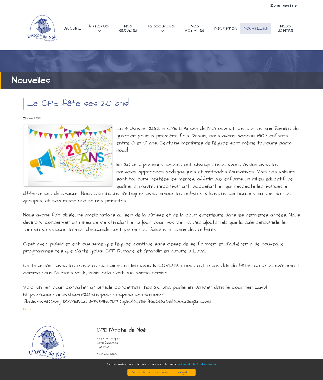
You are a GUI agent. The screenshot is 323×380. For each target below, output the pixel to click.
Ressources (161, 26)
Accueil (72, 28)
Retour (27, 309)
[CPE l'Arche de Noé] (42, 28)
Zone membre (283, 5)
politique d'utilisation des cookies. (197, 364)
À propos (99, 26)
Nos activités (195, 28)
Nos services (128, 28)
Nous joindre (285, 28)
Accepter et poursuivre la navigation (161, 372)
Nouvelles (256, 28)
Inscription (225, 28)
